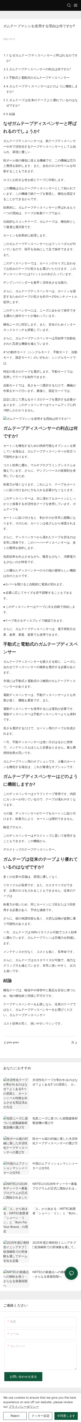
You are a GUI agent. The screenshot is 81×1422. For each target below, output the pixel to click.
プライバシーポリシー (24, 1406)
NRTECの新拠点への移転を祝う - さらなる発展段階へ (54, 1274)
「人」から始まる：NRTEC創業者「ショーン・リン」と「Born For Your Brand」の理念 (54, 1211)
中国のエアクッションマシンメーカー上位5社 (55, 1166)
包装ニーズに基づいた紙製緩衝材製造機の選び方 (55, 1120)
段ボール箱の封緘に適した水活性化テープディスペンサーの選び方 (55, 1141)
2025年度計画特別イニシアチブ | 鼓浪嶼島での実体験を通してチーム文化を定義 (54, 1245)
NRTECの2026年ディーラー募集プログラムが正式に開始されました (55, 1186)
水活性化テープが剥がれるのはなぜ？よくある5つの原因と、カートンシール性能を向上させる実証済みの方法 (55, 1082)
